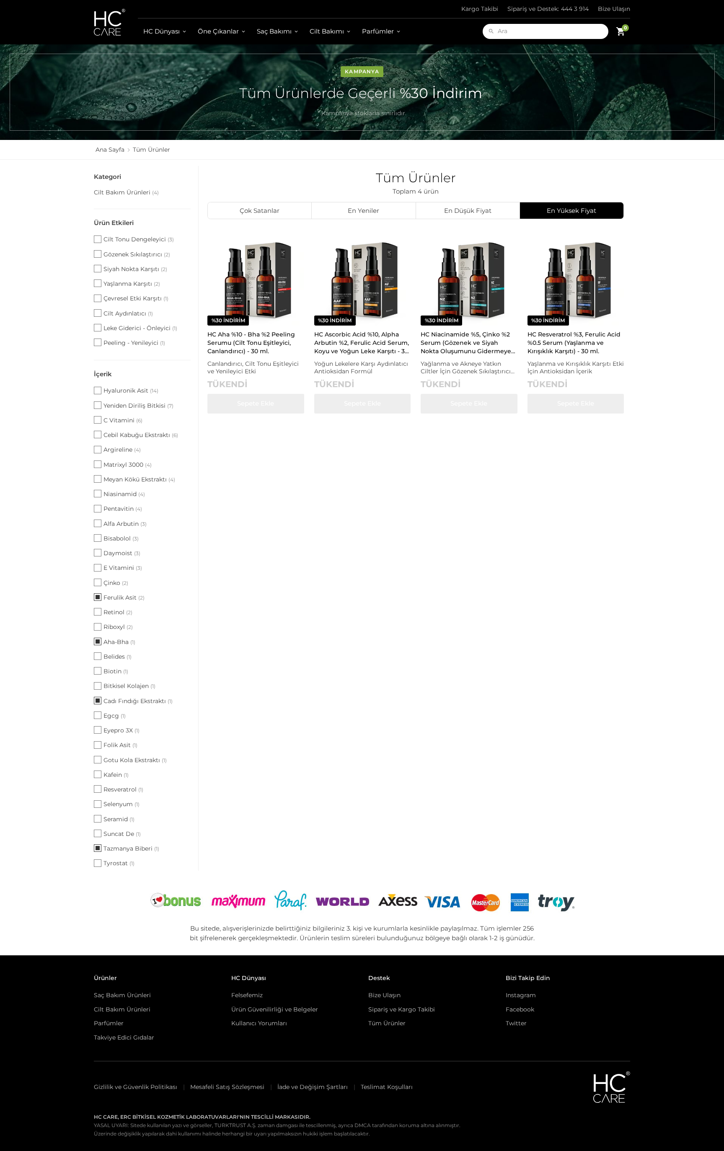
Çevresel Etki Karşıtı (135, 298)
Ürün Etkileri (114, 223)
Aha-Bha (119, 642)
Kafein (116, 775)
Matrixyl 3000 (127, 464)
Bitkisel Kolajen (129, 686)
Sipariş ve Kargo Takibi (401, 1009)
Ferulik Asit (124, 597)
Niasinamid (124, 494)
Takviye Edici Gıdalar (124, 1037)
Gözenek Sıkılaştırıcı (136, 254)
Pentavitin (122, 508)
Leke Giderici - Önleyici (140, 328)
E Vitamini (122, 568)
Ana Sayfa (110, 149)
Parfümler (378, 31)
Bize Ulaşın (614, 8)
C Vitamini (122, 420)
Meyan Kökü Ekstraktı (139, 479)
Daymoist (121, 553)
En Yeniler (363, 211)
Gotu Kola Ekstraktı (135, 760)
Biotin (115, 671)
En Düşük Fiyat (467, 211)
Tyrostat (118, 863)
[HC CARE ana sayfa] (116, 22)
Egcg (114, 715)
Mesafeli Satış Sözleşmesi (227, 1087)
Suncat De (122, 834)
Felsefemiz (247, 995)
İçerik (103, 374)
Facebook (520, 1009)
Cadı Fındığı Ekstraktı (138, 701)
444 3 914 (548, 8)
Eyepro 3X (121, 730)
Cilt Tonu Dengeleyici (138, 239)
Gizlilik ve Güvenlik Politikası (135, 1087)
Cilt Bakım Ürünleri (126, 192)
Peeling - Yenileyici (134, 343)
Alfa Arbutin (125, 524)
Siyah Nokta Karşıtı (135, 269)
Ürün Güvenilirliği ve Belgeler (274, 1009)
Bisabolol (121, 538)
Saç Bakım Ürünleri (122, 995)
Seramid (118, 819)
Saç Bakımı (274, 31)
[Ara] (491, 31)
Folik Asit (120, 745)
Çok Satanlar (259, 211)
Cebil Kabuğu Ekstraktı (140, 435)
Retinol (117, 612)
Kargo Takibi (479, 8)
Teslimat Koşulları (387, 1087)
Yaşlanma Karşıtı (131, 283)
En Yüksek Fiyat (571, 211)
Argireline (122, 449)
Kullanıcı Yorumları (259, 1023)
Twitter (516, 1023)
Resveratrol (123, 789)
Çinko (115, 583)
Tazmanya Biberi (131, 848)
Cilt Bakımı (327, 31)
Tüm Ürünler (387, 1023)
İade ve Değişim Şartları (312, 1087)
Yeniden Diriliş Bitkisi (138, 405)
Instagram (521, 995)
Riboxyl (118, 627)
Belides (117, 656)
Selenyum (121, 804)
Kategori (107, 177)
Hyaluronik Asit (130, 390)
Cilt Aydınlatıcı (128, 313)
